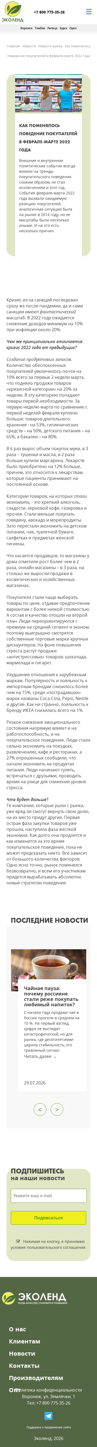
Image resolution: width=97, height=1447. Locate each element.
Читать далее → (40, 1056)
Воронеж (26, 28)
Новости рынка (50, 46)
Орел (73, 28)
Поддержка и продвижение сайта (48, 1427)
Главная (13, 46)
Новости (29, 46)
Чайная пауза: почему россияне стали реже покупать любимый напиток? (51, 996)
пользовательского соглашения (55, 1247)
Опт (15, 1390)
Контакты (24, 1365)
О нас (17, 1329)
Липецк (52, 28)
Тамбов (40, 28)
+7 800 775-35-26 (49, 12)
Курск (63, 28)
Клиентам (24, 1341)
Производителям (36, 1377)
